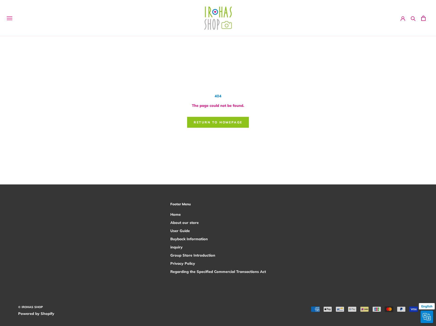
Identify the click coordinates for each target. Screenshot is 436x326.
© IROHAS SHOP (30, 307)
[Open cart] (423, 18)
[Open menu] (9, 18)
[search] (413, 18)
